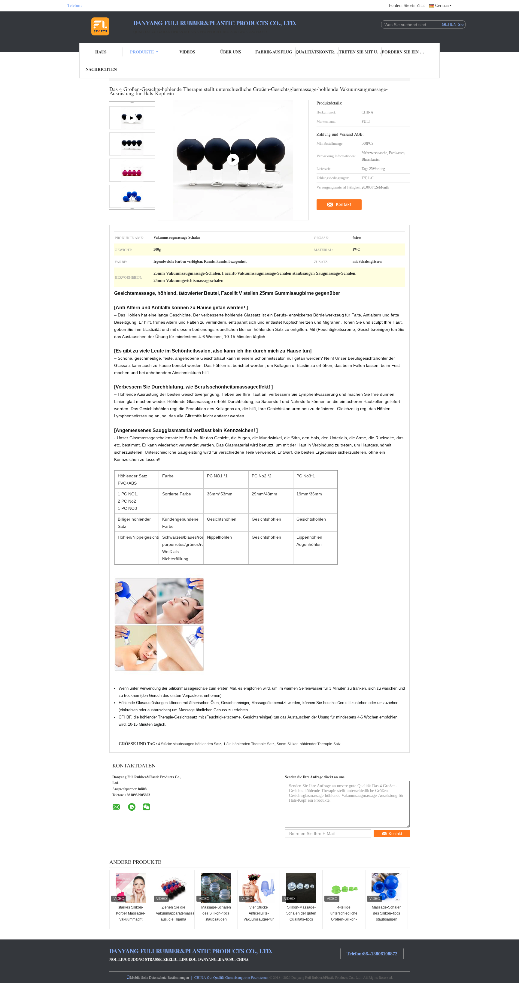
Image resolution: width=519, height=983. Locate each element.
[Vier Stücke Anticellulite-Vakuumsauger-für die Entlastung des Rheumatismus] (259, 888)
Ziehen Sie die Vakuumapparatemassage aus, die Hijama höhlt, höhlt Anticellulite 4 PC (174, 919)
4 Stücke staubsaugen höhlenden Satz (189, 744)
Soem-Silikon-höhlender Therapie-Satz (309, 744)
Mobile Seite (139, 977)
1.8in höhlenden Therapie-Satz (248, 744)
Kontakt (343, 204)
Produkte (142, 52)
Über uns (230, 52)
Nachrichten (101, 69)
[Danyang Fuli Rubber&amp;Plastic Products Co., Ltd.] (100, 26)
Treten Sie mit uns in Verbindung (360, 52)
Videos (187, 52)
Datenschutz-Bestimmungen (169, 977)
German (442, 5)
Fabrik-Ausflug (273, 52)
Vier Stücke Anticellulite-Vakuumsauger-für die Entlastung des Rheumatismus (259, 919)
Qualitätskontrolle (317, 52)
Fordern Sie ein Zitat (407, 5)
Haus (101, 52)
